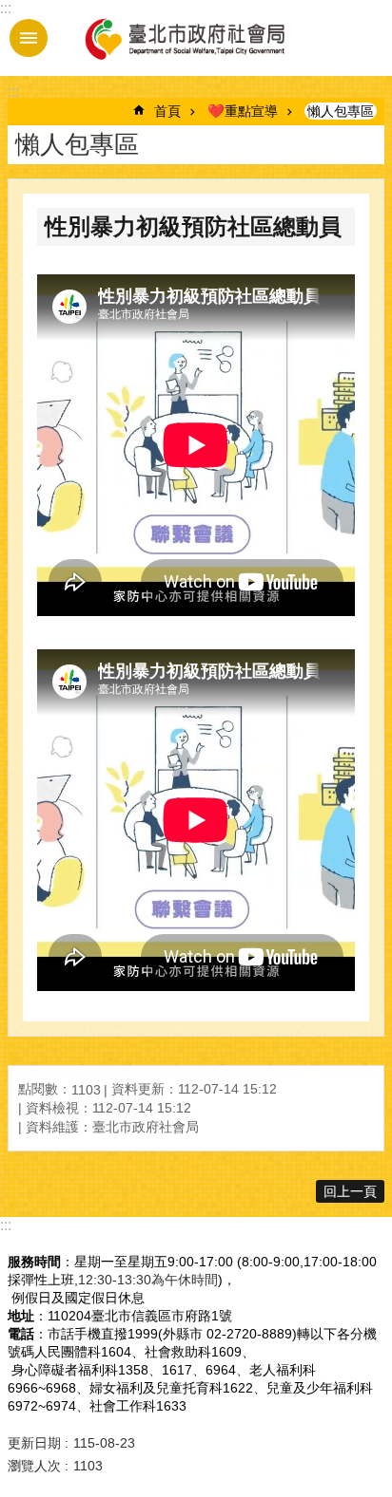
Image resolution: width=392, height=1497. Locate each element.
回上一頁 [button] (350, 1191)
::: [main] (13, 92)
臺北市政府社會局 (183, 38)
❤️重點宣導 (242, 111)
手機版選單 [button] (29, 38)
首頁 (167, 111)
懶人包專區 (340, 111)
